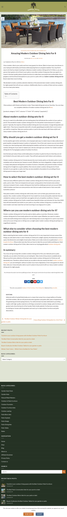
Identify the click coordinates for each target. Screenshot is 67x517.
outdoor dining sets (54, 244)
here (51, 107)
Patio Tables (5, 428)
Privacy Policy (5, 458)
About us (4, 451)
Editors (40, 58)
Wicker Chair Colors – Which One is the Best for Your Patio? (19, 349)
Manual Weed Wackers (8, 397)
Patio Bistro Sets (6, 414)
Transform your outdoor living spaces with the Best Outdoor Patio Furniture (24, 335)
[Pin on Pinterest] (35, 281)
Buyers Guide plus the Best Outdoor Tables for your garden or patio (21, 345)
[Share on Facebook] (25, 281)
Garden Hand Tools (7, 391)
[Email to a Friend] (31, 281)
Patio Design (5, 421)
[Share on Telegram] (41, 281)
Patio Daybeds (5, 418)
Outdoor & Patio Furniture (28, 50)
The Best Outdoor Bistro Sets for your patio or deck (16, 342)
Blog (2, 448)
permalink (54, 288)
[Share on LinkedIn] (38, 281)
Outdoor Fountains (7, 404)
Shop (2, 445)
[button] (2, 7)
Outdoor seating (6, 411)
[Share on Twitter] (28, 281)
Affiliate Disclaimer (7, 455)
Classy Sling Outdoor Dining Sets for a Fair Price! (48, 320)
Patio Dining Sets (41, 50)
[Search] (65, 6)
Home (3, 441)
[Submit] (64, 471)
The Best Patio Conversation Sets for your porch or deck (18, 339)
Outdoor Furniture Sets (8, 407)
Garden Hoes (5, 394)
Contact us (4, 461)
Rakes (3, 431)
